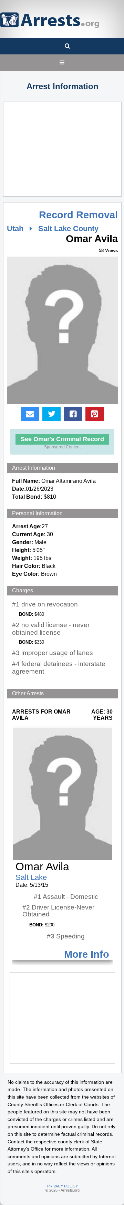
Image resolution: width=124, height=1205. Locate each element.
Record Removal (78, 214)
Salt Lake (31, 877)
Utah (15, 228)
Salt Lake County (68, 228)
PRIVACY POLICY (62, 1186)
